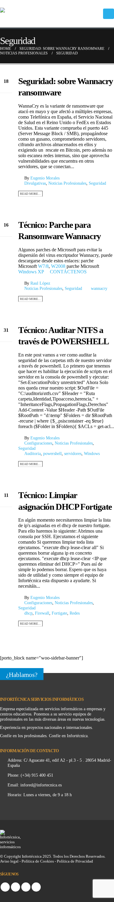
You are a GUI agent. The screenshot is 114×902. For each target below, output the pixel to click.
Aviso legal (9, 861)
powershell (52, 453)
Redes (75, 613)
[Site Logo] (30, 14)
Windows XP (31, 271)
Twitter (15, 887)
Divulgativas (35, 183)
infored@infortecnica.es (41, 784)
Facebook (5, 887)
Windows (92, 453)
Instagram (25, 887)
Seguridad (97, 183)
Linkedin (36, 887)
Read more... (30, 193)
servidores (72, 453)
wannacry (99, 288)
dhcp (28, 613)
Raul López (40, 283)
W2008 (58, 266)
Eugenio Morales (45, 178)
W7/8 (43, 266)
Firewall (42, 613)
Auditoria (32, 453)
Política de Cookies (38, 861)
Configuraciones (38, 443)
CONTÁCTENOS (68, 271)
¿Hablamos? (21, 674)
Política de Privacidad (75, 861)
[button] (108, 14)
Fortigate (59, 613)
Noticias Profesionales (67, 183)
